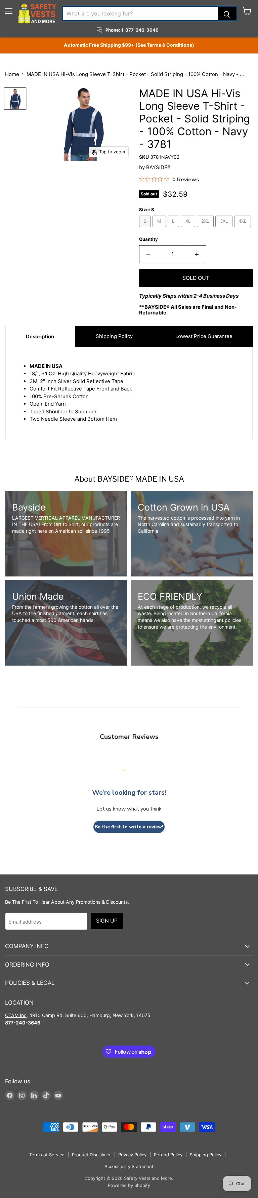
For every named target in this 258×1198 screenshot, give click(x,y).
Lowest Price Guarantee (203, 336)
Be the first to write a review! (129, 827)
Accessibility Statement (129, 1166)
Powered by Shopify (129, 1185)
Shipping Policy (114, 336)
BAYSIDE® (158, 167)
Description (40, 336)
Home (12, 74)
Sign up (107, 921)
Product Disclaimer (91, 1154)
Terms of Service (46, 1154)
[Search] (227, 13)
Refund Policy (168, 1154)
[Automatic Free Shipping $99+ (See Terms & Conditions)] (129, 45)
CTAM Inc (16, 1015)
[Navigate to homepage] (37, 13)
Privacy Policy (132, 1154)
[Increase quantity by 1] (197, 254)
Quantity (148, 239)
